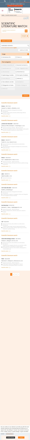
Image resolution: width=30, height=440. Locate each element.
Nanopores (19, 210)
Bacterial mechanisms (7, 110)
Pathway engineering (18, 227)
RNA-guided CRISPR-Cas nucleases (16, 265)
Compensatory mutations (8, 194)
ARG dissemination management (9, 146)
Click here (4, 31)
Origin (3, 54)
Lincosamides (20, 245)
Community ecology (7, 163)
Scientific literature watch (9, 103)
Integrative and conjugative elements (10, 245)
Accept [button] (21, 437)
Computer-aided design (7, 226)
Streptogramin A (23, 247)
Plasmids (8, 130)
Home (3, 15)
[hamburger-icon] (2, 10)
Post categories (6, 62)
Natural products (10, 227)
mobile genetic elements (12, 112)
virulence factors (19, 130)
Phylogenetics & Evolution (17, 110)
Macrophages (19, 129)
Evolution (4, 112)
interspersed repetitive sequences (9, 129)
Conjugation (15, 194)
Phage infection (16, 264)
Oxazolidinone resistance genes (16, 246)
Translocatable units (7, 249)
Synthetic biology (24, 163)
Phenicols (11, 247)
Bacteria (4, 210)
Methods (13, 127)
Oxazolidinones (6, 247)
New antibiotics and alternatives (18, 144)
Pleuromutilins (16, 247)
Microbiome (24, 146)
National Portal (15, 4)
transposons (13, 130)
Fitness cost (21, 194)
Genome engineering (17, 226)
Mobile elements (6, 147)
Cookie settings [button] (10, 437)
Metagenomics (19, 146)
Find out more (9, 433)
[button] (15, 54)
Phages (8, 114)
